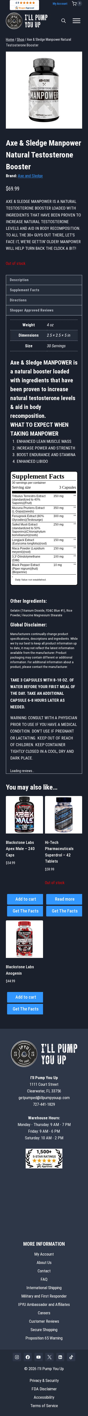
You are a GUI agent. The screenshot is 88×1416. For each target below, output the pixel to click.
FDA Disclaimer (44, 1388)
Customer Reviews (44, 1321)
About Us (44, 1262)
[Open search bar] (63, 21)
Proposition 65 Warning (44, 1338)
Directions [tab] (18, 300)
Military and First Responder (44, 1296)
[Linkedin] (60, 1357)
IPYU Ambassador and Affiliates (44, 1304)
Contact (44, 1270)
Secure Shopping (44, 1329)
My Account (60, 3)
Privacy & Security (44, 1380)
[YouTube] (38, 1357)
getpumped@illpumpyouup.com (44, 1097)
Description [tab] (19, 280)
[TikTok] (71, 1357)
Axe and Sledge (30, 175)
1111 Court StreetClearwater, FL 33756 (44, 1084)
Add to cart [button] (25, 899)
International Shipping (44, 1287)
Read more (65, 899)
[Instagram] (17, 1357)
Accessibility (44, 1397)
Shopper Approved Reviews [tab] (32, 310)
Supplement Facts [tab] (24, 290)
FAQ (44, 1279)
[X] (49, 1357)
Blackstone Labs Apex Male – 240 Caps (20, 848)
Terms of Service (44, 1405)
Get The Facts (26, 910)
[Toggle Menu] (76, 21)
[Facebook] (28, 1357)
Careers (44, 1312)
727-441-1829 (44, 1104)
